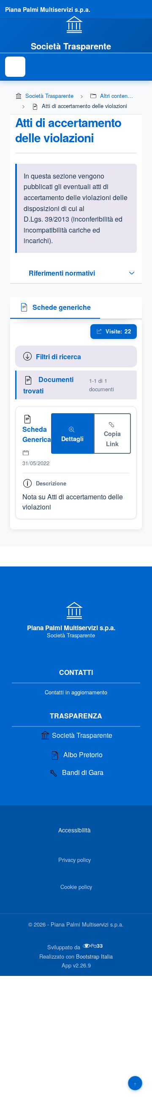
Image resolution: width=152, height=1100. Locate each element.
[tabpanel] (76, 424)
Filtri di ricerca (58, 356)
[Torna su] (135, 1083)
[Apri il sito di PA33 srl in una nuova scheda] (93, 946)
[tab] (55, 308)
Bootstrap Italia (94, 956)
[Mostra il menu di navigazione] (15, 67)
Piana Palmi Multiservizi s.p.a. (47, 9)
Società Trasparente (49, 96)
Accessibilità (74, 830)
